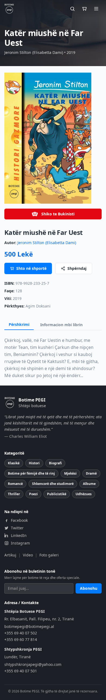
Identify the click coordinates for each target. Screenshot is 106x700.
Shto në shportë (31, 268)
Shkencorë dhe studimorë (53, 483)
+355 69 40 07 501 (20, 670)
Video (28, 555)
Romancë (15, 483)
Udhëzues (84, 494)
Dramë (91, 473)
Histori (34, 463)
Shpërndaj (76, 268)
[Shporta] (84, 8)
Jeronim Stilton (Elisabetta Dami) (46, 242)
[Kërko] (72, 8)
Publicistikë (56, 494)
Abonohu (88, 588)
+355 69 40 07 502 (20, 633)
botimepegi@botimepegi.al (29, 626)
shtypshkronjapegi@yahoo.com (32, 664)
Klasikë (14, 463)
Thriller (14, 494)
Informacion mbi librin (61, 324)
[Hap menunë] (96, 8)
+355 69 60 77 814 (20, 639)
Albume (89, 483)
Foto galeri (49, 555)
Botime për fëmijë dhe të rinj (31, 473)
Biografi (55, 463)
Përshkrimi (19, 324)
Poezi (33, 494)
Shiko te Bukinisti (57, 213)
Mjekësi (70, 473)
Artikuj (10, 555)
